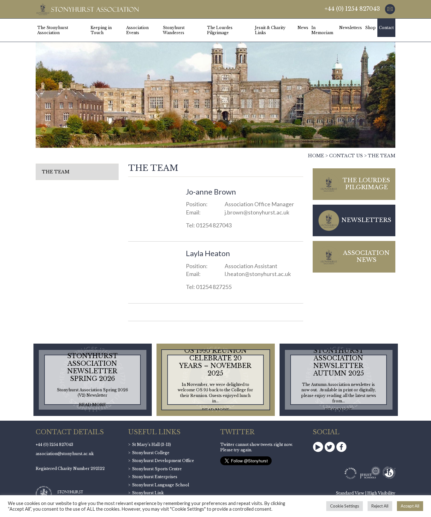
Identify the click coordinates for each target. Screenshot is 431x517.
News (303, 27)
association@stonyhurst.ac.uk (65, 453)
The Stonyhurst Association (52, 30)
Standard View (350, 493)
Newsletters (350, 27)
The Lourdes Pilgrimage (220, 30)
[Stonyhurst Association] (87, 9)
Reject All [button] (379, 505)
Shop (370, 27)
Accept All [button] (410, 505)
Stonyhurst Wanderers (174, 30)
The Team (55, 172)
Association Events (137, 30)
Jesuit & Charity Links (270, 30)
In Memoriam (322, 30)
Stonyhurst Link (148, 492)
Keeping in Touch (101, 30)
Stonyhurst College (150, 452)
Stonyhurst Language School (160, 485)
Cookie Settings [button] (344, 505)
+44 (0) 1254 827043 (352, 8)
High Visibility (381, 493)
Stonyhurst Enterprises (154, 476)
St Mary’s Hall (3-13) (151, 444)
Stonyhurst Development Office (163, 460)
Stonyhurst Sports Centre (157, 468)
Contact (386, 27)
